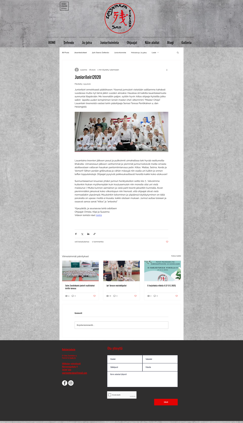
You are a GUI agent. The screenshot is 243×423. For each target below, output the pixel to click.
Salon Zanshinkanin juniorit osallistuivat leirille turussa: (80, 287)
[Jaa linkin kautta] (94, 234)
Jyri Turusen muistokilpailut (116, 285)
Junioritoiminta (120, 52)
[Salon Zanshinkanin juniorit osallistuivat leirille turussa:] (80, 271)
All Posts (65, 52)
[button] (178, 52)
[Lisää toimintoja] (166, 69)
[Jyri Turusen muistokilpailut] (121, 271)
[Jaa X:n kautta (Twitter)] (82, 234)
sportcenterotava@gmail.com (74, 372)
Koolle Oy (73, 358)
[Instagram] (71, 383)
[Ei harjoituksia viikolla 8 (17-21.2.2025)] (162, 271)
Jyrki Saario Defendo (100, 52)
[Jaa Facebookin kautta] (76, 234)
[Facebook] (64, 383)
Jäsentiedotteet (80, 52)
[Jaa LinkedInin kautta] (88, 234)
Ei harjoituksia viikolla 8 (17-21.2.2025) (161, 285)
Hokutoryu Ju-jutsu (139, 52)
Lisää (154, 52)
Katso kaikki (176, 256)
